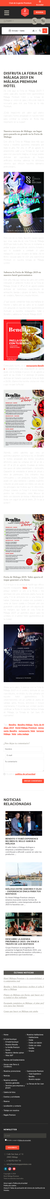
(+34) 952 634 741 (14, 1161)
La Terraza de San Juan (35, 1084)
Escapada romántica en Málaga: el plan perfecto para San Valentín (24, 1004)
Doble (31, 1040)
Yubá (24, 588)
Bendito (12, 725)
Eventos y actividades (12, 1097)
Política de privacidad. (24, 1140)
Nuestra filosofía (11, 1045)
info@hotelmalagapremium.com (19, 1164)
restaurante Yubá (27, 731)
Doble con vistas (35, 1045)
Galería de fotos (9, 1092)
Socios (7, 1050)
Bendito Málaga (25, 725)
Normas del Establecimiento (14, 1060)
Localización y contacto (12, 1106)
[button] (44, 30)
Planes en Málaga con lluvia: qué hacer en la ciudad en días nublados (24, 996)
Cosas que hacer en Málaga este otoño (21, 1011)
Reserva (39, 12)
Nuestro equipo (34, 1079)
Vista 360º (9, 1055)
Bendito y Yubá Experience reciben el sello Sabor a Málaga (24, 987)
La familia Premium (12, 1047)
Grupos (31, 1051)
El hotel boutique (11, 1042)
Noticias (7, 1076)
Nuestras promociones (12, 1071)
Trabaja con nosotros (11, 1110)
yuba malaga (23, 734)
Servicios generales (12, 1083)
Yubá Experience (35, 1074)
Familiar (31, 1048)
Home (6, 1035)
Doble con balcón (35, 1043)
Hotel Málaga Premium (26, 728)
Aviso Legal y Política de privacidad (15, 1183)
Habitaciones (33, 1037)
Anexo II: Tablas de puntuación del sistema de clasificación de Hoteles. (24, 1189)
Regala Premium (10, 1115)
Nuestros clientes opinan (14, 1053)
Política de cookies (10, 1185)
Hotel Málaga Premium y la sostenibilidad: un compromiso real (24, 979)
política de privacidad (25, 774)
